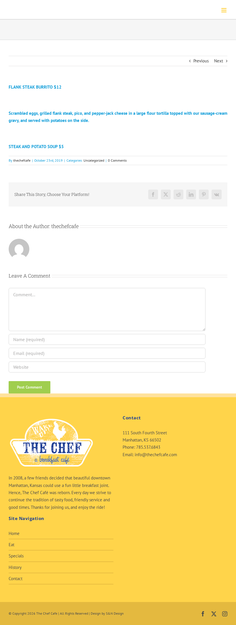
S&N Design (115, 613)
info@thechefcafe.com (156, 454)
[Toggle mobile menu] (224, 10)
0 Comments (117, 160)
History (15, 567)
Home (14, 533)
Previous (201, 61)
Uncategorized (93, 160)
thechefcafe (22, 160)
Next (218, 61)
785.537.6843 (148, 447)
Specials (16, 556)
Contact (15, 578)
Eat (11, 544)
